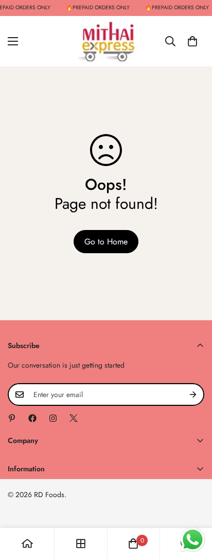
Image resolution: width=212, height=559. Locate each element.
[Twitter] (73, 418)
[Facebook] (32, 418)
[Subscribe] (193, 394)
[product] (27, 543)
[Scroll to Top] (193, 504)
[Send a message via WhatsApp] (193, 539)
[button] (192, 41)
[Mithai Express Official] (106, 41)
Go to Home (106, 242)
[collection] (81, 543)
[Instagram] (53, 418)
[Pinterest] (12, 418)
